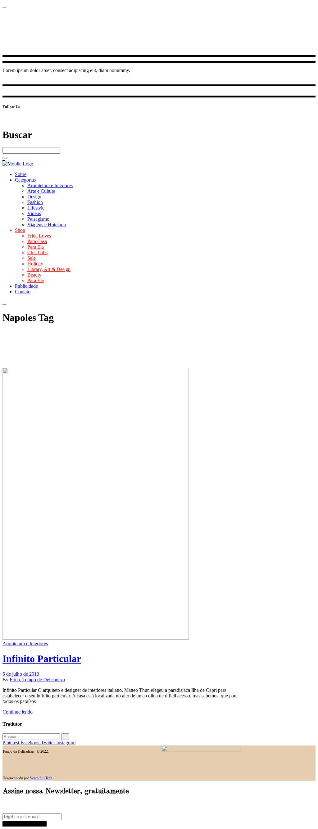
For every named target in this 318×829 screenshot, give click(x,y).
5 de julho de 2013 (20, 674)
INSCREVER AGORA (24, 824)
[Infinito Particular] (95, 638)
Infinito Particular (41, 658)
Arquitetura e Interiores (25, 643)
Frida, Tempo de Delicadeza (37, 679)
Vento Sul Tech (41, 778)
